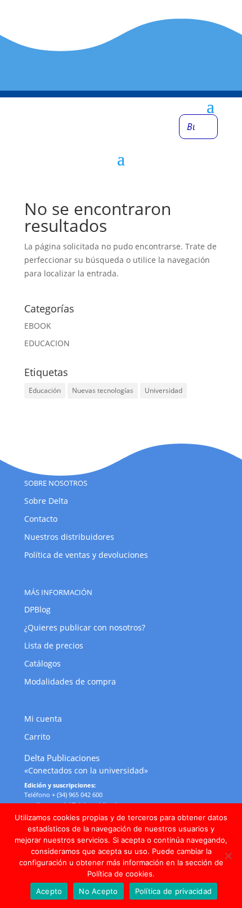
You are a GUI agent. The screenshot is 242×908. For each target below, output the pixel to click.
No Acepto (98, 891)
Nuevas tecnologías (102, 390)
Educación (45, 390)
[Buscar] (206, 126)
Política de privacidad (173, 891)
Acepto (49, 891)
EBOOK (37, 325)
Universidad (163, 390)
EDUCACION (47, 343)
